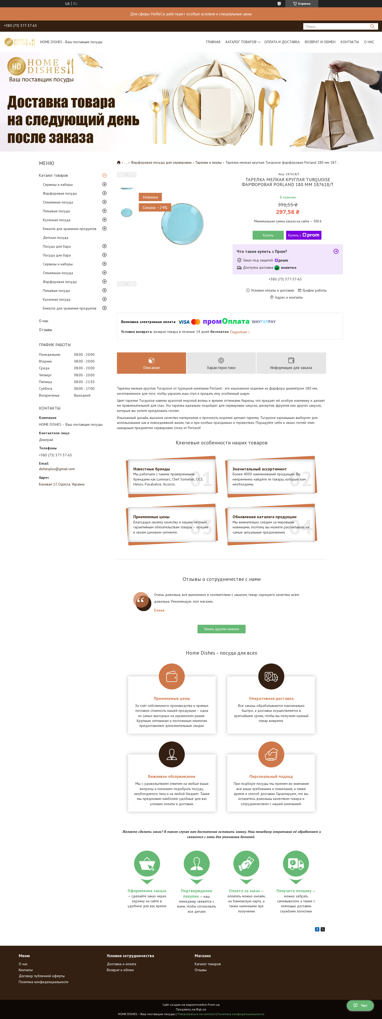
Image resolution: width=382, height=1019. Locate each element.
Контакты (350, 42)
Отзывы (45, 329)
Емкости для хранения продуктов (69, 228)
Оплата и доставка (282, 42)
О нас (369, 42)
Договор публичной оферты (42, 976)
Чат (364, 1005)
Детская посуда (55, 237)
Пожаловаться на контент (196, 1014)
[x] (323, 930)
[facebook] (317, 930)
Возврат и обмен (320, 42)
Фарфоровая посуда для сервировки (161, 162)
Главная (213, 42)
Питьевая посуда (56, 211)
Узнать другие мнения (221, 629)
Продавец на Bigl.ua (191, 1009)
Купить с (294, 235)
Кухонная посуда (56, 220)
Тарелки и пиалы (208, 162)
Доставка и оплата (121, 964)
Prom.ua (214, 1005)
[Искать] (372, 26)
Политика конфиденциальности (43, 981)
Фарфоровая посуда (60, 193)
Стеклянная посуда (58, 202)
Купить (268, 235)
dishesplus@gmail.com (57, 468)
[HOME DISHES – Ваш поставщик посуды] (19, 42)
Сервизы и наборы (58, 184)
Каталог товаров (241, 42)
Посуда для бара (57, 246)
